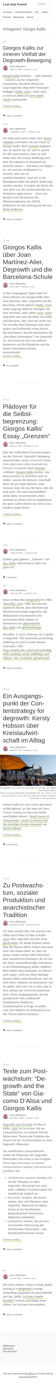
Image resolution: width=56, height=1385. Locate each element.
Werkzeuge (18, 17)
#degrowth (25, 1288)
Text (8, 240)
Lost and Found (15, 4)
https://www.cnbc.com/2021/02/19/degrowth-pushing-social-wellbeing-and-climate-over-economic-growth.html (27, 654)
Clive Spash (36, 95)
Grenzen (34, 146)
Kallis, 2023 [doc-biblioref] (43, 305)
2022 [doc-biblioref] (40, 312)
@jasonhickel (31, 623)
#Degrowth (33, 599)
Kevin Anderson (13, 209)
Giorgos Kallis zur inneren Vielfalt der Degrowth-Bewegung (27, 54)
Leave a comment (14, 116)
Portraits (7, 17)
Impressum (8, 1348)
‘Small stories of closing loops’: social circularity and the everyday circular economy (26, 820)
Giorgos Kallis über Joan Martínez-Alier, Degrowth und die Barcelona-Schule (28, 262)
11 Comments (12, 366)
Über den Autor (10, 1351)
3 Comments (12, 844)
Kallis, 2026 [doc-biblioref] (23, 91)
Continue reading (12, 106)
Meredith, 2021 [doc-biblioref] (13, 603)
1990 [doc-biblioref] (48, 312)
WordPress (30, 1373)
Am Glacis (7, 12)
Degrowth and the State (17, 1124)
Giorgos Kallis (11, 75)
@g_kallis (9, 563)
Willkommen (9, 1346)
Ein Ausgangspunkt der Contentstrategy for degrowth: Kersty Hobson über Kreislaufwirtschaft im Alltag (26, 718)
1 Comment (11, 577)
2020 (6, 939)
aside (5, 124)
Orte (37, 12)
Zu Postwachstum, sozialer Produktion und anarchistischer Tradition (24, 900)
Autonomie (25, 1377)
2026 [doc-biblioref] (7, 99)
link (4, 42)
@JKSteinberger (32, 627)
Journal (29, 17)
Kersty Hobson (12, 828)
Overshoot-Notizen (23, 12)
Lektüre (44, 12)
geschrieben (10, 943)
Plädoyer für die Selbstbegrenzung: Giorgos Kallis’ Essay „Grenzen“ (26, 421)
